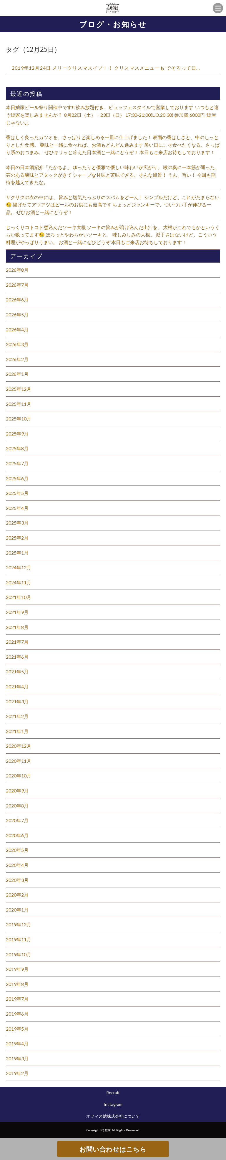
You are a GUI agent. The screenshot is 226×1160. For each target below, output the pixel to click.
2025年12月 (18, 389)
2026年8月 (17, 270)
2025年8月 (17, 448)
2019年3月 (17, 1058)
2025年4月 (17, 508)
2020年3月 (17, 880)
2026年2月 (17, 359)
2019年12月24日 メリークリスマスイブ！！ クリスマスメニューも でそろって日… (106, 68)
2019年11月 (18, 939)
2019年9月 (17, 969)
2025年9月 (17, 433)
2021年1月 (17, 731)
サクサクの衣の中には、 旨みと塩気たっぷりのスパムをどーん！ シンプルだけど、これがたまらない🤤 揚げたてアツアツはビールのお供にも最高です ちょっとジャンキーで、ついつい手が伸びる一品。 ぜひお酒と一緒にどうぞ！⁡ (113, 204)
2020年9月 (17, 790)
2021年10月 (18, 597)
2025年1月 (17, 552)
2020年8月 (17, 805)
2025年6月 (17, 478)
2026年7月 (17, 285)
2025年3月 (17, 522)
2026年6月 (17, 299)
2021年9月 (17, 612)
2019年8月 (17, 984)
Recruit (113, 1092)
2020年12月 (18, 746)
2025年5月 (17, 493)
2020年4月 (17, 865)
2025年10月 (18, 418)
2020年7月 (17, 820)
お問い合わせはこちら (113, 1149)
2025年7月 (17, 463)
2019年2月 (17, 1073)
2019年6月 (17, 1014)
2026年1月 (17, 374)
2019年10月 (18, 954)
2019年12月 (18, 924)
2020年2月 (17, 894)
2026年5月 (17, 314)
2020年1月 (17, 909)
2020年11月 (18, 761)
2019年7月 (17, 999)
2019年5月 (17, 1029)
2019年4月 (17, 1043)
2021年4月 (17, 686)
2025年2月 (17, 537)
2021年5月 (17, 671)
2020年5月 (17, 850)
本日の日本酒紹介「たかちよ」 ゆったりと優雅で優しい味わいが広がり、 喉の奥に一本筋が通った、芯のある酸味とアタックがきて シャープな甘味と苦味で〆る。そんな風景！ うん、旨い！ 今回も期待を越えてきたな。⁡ (113, 174)
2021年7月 (17, 642)
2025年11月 (18, 404)
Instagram (113, 1104)
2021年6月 (17, 657)
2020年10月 (18, 775)
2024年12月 (18, 567)
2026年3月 (17, 344)
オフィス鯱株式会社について (113, 1116)
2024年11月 (18, 582)
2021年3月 (17, 701)
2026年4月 (17, 329)
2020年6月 (17, 835)
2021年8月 (17, 627)
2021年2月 (17, 716)
